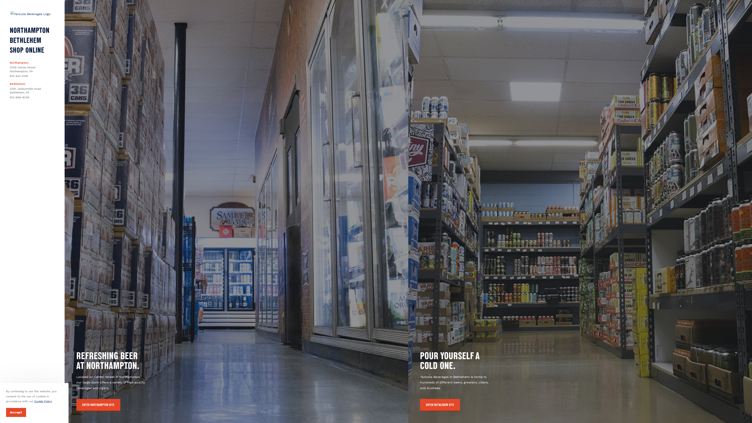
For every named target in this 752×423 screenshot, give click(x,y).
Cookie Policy (43, 401)
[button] (98, 405)
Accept (16, 412)
